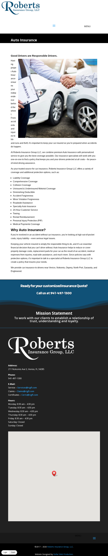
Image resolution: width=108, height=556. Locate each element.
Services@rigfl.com (27, 387)
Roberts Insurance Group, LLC (60, 546)
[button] (55, 473)
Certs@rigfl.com (29, 394)
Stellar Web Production (63, 554)
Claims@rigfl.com (25, 391)
